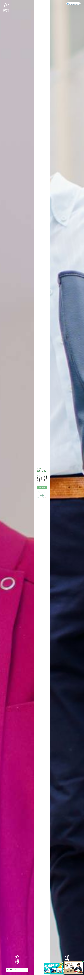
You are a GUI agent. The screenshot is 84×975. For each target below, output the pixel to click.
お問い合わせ (42, 487)
